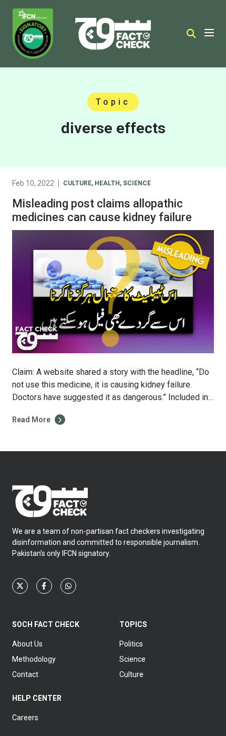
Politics (131, 644)
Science (137, 183)
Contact (25, 674)
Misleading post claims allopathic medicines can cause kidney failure (102, 210)
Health (107, 183)
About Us (27, 644)
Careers (25, 717)
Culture (77, 183)
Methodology (34, 659)
